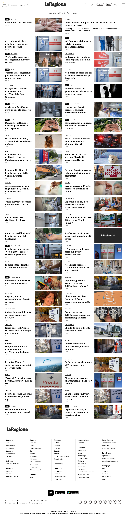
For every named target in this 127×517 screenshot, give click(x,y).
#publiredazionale (108, 458)
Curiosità (81, 461)
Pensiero (57, 446)
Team (104, 479)
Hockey (33, 443)
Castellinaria (58, 459)
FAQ (38, 501)
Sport (32, 440)
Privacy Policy (10, 503)
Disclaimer (18, 501)
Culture (33, 475)
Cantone (9, 440)
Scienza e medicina (109, 443)
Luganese (9, 451)
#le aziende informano (110, 461)
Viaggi (80, 453)
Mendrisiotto (10, 454)
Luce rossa (34, 467)
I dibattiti (81, 443)
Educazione (106, 446)
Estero (9, 468)
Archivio (105, 471)
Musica (56, 454)
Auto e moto (82, 466)
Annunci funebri (53, 501)
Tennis (32, 454)
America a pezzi (12, 477)
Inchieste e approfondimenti (84, 450)
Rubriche (82, 448)
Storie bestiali (83, 458)
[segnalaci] (93, 4)
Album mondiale (35, 470)
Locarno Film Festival (61, 456)
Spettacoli (57, 440)
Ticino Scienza (107, 440)
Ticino (8, 443)
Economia (58, 464)
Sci (31, 451)
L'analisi (57, 474)
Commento (58, 471)
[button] (80, 502)
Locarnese (10, 448)
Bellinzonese (10, 446)
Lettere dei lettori (84, 440)
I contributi (58, 479)
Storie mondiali (35, 462)
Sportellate (34, 464)
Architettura (82, 464)
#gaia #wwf (106, 456)
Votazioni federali (12, 464)
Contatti (33, 501)
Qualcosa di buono (108, 448)
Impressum (26, 501)
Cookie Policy (22, 503)
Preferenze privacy (36, 503)
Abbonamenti (9, 501)
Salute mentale (83, 475)
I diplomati (81, 469)
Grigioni (9, 456)
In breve (105, 474)
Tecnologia (82, 456)
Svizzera (9, 461)
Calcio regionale (35, 448)
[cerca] (85, 4)
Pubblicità (44, 501)
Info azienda (106, 477)
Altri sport (33, 459)
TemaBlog (106, 453)
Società (57, 451)
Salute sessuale (83, 477)
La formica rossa (60, 477)
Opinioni (57, 468)
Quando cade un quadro (86, 472)
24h (103, 468)
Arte (31, 477)
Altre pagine (107, 466)
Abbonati (100, 4)
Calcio (32, 446)
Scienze (57, 448)
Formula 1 (33, 456)
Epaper (108, 4)
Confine (9, 471)
